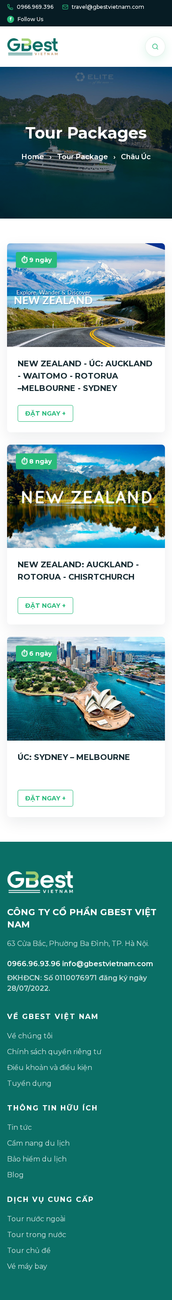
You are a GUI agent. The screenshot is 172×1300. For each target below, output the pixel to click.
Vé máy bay (27, 1266)
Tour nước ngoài (36, 1219)
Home (33, 157)
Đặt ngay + (45, 413)
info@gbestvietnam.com (107, 964)
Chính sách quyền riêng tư (54, 1052)
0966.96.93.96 (33, 964)
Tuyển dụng (29, 1083)
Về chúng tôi (29, 1036)
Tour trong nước (36, 1235)
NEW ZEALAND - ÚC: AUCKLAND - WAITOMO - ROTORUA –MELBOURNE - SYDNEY (85, 376)
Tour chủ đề (29, 1250)
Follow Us (26, 19)
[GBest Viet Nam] (32, 46)
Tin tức (19, 1127)
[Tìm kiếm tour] (155, 46)
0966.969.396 (35, 7)
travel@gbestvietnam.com (108, 7)
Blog (15, 1175)
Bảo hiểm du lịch (37, 1159)
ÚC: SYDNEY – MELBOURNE (74, 757)
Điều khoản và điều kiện (49, 1067)
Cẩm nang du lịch (38, 1143)
